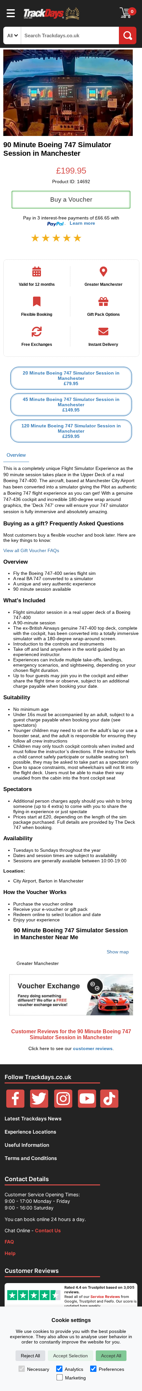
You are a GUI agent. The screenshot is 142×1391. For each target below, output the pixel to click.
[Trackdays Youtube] (87, 1106)
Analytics (74, 1369)
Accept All (111, 1355)
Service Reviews (105, 1296)
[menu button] (10, 12)
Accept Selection (70, 1355)
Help (10, 1253)
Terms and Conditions (31, 1158)
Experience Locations (30, 1132)
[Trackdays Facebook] (15, 1106)
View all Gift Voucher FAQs (31, 550)
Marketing (75, 1377)
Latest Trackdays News (33, 1118)
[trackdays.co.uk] (52, 19)
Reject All (30, 1355)
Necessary (38, 1369)
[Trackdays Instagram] (63, 1106)
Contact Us (48, 1230)
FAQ (9, 1241)
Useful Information (27, 1145)
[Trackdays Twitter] (39, 1106)
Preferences (111, 1369)
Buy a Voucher (71, 199)
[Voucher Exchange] (71, 994)
